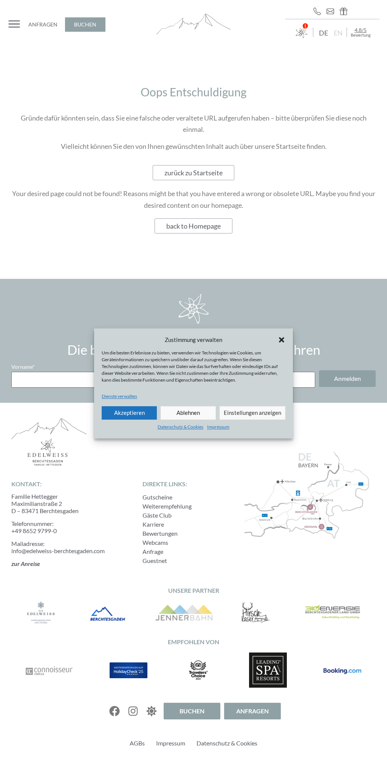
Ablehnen (188, 412)
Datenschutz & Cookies (180, 427)
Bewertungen (160, 533)
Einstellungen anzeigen (252, 412)
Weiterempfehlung (167, 506)
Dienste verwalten (119, 396)
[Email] (332, 11)
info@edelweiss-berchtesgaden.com (58, 550)
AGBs (137, 743)
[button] (281, 340)
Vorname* (23, 366)
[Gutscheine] (345, 11)
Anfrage (152, 551)
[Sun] (151, 711)
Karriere (153, 524)
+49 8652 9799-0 (34, 530)
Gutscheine (157, 497)
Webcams (155, 542)
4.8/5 (360, 30)
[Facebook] (114, 711)
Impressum (218, 427)
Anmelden (347, 378)
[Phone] (319, 11)
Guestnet (154, 560)
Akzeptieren (129, 412)
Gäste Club (157, 515)
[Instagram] (133, 711)
